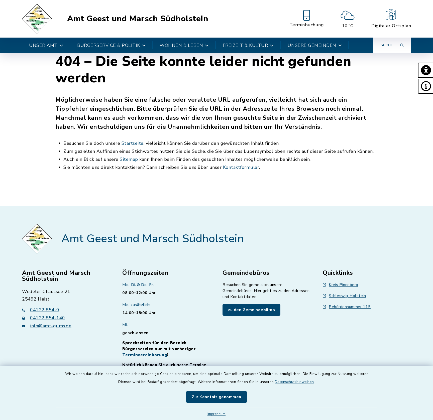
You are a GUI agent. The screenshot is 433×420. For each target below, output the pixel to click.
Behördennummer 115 (350, 307)
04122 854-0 (44, 310)
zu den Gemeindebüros (251, 310)
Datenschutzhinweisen (294, 381)
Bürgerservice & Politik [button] (108, 45)
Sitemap (129, 159)
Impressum (216, 413)
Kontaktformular (241, 167)
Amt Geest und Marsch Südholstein (137, 19)
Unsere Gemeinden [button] (312, 45)
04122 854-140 (47, 318)
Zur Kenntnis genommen (216, 397)
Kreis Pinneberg (343, 285)
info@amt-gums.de (50, 326)
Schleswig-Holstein (347, 296)
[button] (425, 70)
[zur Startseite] (37, 19)
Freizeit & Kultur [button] (245, 45)
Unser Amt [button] (43, 45)
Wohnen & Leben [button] (181, 45)
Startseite (133, 143)
